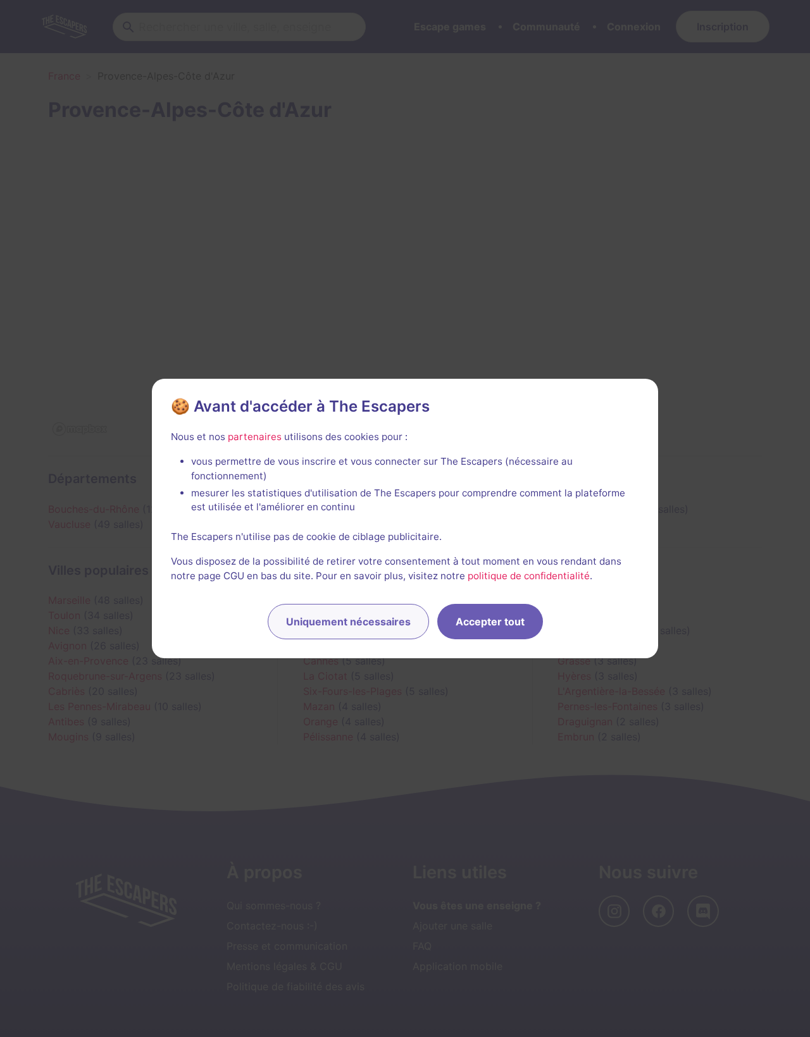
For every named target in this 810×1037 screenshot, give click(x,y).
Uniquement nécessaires (348, 621)
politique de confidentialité (529, 576)
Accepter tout (490, 621)
